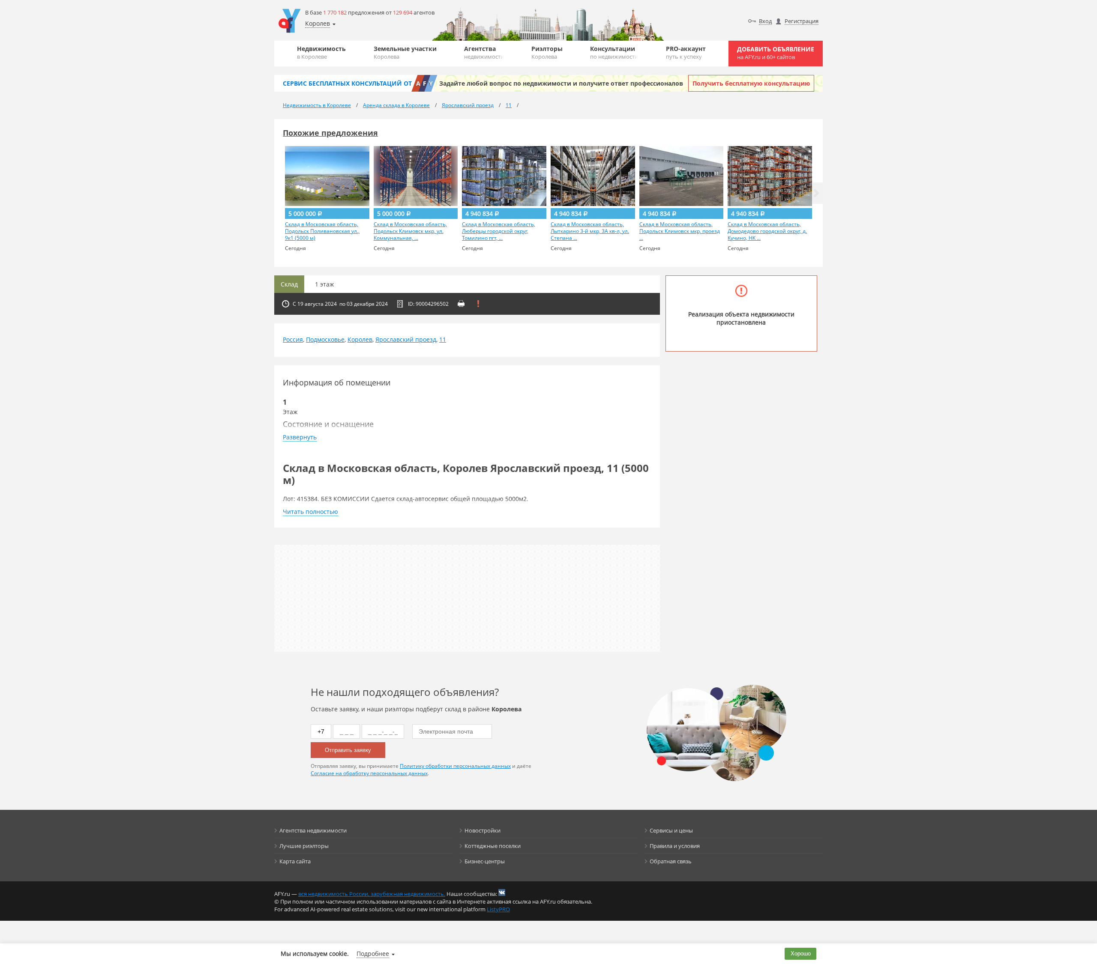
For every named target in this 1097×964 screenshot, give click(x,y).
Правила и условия (675, 846)
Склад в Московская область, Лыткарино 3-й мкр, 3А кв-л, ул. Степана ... (590, 231)
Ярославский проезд (405, 339)
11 (442, 339)
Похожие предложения (330, 133)
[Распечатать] (461, 303)
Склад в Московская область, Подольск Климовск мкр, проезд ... (679, 231)
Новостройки (483, 830)
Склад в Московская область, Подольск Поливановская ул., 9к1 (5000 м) (322, 231)
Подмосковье (325, 339)
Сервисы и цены (671, 830)
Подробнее (373, 953)
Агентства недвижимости (313, 830)
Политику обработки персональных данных (455, 766)
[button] (816, 193)
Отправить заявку (348, 750)
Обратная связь (671, 861)
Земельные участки (405, 52)
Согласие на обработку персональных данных (369, 773)
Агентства (484, 52)
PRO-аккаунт (686, 52)
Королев (360, 339)
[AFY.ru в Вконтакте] (501, 892)
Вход (765, 21)
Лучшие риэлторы (304, 846)
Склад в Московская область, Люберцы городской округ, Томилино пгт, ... (498, 231)
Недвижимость (321, 52)
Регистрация (801, 21)
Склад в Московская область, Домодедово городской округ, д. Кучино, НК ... (767, 231)
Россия (293, 339)
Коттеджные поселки (493, 846)
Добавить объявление (775, 53)
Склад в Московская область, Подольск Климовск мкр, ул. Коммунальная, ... (410, 231)
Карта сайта (295, 861)
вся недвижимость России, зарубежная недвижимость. (371, 894)
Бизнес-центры (485, 861)
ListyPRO (498, 909)
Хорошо (801, 953)
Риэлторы (547, 52)
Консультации (614, 52)
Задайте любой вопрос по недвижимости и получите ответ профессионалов (561, 83)
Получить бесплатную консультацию (751, 83)
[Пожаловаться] (478, 303)
